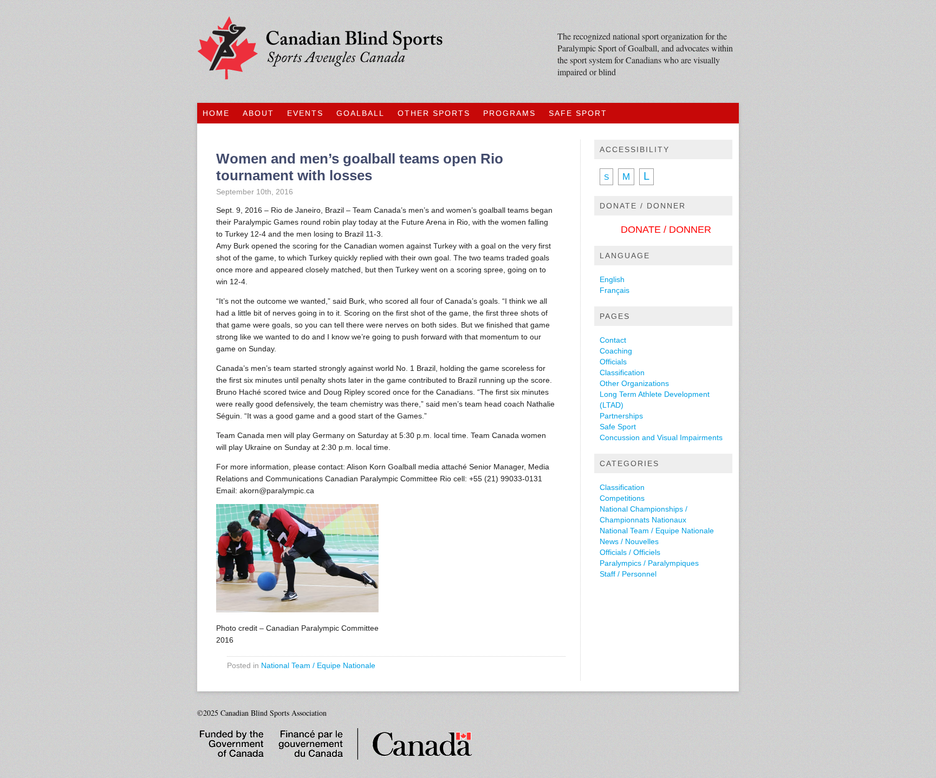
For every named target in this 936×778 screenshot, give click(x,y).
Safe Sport (618, 426)
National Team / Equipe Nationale (318, 665)
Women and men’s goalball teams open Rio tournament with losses (359, 167)
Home (216, 113)
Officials (613, 361)
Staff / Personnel (628, 574)
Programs (509, 113)
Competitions (622, 498)
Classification (622, 372)
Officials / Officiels (630, 552)
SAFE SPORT (578, 113)
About (258, 113)
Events (305, 113)
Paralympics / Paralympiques (649, 563)
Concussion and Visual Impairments (661, 437)
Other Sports (434, 113)
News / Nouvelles (629, 541)
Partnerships (621, 415)
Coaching (616, 350)
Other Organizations (634, 383)
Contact (613, 340)
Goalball (360, 113)
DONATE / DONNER (666, 229)
